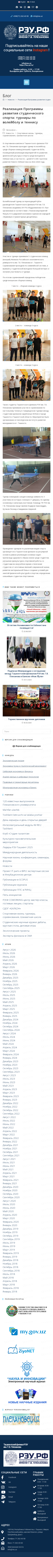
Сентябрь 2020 (11, 1197)
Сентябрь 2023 (11, 1071)
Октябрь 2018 (10, 1267)
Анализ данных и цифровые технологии (21, 776)
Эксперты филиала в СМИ (17, 935)
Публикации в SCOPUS (15, 879)
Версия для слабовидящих (28, 746)
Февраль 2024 (11, 1054)
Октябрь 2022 (10, 1110)
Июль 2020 (9, 1204)
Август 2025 (9, 991)
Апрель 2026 (10, 963)
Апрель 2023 (10, 1089)
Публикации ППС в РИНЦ (17, 889)
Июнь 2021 (9, 1166)
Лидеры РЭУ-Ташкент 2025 (18, 847)
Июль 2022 (9, 1120)
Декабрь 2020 (10, 1186)
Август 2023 (9, 1075)
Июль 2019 (9, 1242)
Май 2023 (8, 1085)
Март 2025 (9, 1009)
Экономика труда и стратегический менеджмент (24, 766)
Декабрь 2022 (10, 1103)
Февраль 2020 (11, 1221)
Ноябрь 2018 (10, 1263)
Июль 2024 (9, 1036)
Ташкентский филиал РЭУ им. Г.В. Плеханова (15, 1445)
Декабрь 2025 (10, 977)
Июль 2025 (9, 995)
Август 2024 (9, 1033)
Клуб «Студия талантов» (16, 833)
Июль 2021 (9, 1162)
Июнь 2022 (9, 1124)
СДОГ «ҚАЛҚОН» (12, 908)
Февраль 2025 (11, 1012)
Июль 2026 (9, 953)
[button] (26, 82)
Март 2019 (9, 1249)
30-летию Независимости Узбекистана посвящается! (26, 626)
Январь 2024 (10, 1057)
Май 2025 (8, 1002)
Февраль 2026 (11, 970)
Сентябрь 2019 (11, 1239)
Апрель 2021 (10, 1173)
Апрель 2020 (10, 1214)
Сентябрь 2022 (11, 1113)
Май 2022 (8, 1127)
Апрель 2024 (10, 1047)
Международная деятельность (20, 852)
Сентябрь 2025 (11, 988)
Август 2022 (9, 1117)
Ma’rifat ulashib (11, 809)
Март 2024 (9, 1050)
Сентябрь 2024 (11, 1029)
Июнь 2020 (9, 1207)
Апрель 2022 (10, 1131)
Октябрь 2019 (10, 1235)
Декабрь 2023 (10, 1061)
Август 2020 (9, 1200)
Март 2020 (9, 1218)
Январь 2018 (10, 1291)
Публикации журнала (15, 884)
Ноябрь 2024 (10, 1022)
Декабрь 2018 (10, 1260)
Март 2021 (9, 1176)
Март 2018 (9, 1284)
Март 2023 (9, 1092)
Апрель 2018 (10, 1281)
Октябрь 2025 (10, 984)
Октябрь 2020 (10, 1193)
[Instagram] (24, 7)
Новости (10, 133)
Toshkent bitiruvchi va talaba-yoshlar (22, 814)
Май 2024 (8, 1043)
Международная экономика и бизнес (20, 787)
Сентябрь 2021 (11, 1155)
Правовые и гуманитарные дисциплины (21, 782)
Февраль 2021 (11, 1180)
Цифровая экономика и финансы (18, 771)
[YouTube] (28, 7)
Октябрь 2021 (10, 1152)
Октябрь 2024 (10, 1026)
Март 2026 (9, 967)
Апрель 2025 (10, 1005)
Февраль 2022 (11, 1138)
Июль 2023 (9, 1078)
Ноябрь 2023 (10, 1064)
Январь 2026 (10, 974)
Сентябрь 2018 (11, 1270)
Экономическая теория (13, 760)
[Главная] (3, 100)
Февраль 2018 (11, 1288)
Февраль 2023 (11, 1096)
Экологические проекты (16, 930)
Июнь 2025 (9, 998)
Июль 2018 (9, 1274)
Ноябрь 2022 (10, 1106)
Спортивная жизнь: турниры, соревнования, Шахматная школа (23, 134)
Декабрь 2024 (10, 1019)
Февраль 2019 (11, 1253)
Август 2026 (9, 949)
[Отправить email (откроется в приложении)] (33, 7)
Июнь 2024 (9, 1040)
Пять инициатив (12, 894)
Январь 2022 (10, 1141)
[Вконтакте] (21, 7)
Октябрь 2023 (10, 1068)
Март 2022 (9, 1134)
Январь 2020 (10, 1225)
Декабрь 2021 (10, 1145)
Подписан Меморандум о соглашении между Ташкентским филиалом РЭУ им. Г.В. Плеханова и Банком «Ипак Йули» (26, 674)
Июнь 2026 (9, 956)
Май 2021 (8, 1169)
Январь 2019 (10, 1256)
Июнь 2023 (9, 1082)
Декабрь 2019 (10, 1228)
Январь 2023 (10, 1099)
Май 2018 (8, 1277)
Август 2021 (9, 1159)
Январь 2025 (10, 1016)
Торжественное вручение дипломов (26, 719)
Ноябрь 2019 (10, 1232)
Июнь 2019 (9, 1246)
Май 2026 (8, 960)
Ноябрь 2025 (10, 981)
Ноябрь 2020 (10, 1190)
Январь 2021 (10, 1183)
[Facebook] (17, 7)
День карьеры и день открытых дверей (25, 820)
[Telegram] (36, 7)
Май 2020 (8, 1211)
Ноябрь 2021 (10, 1148)
